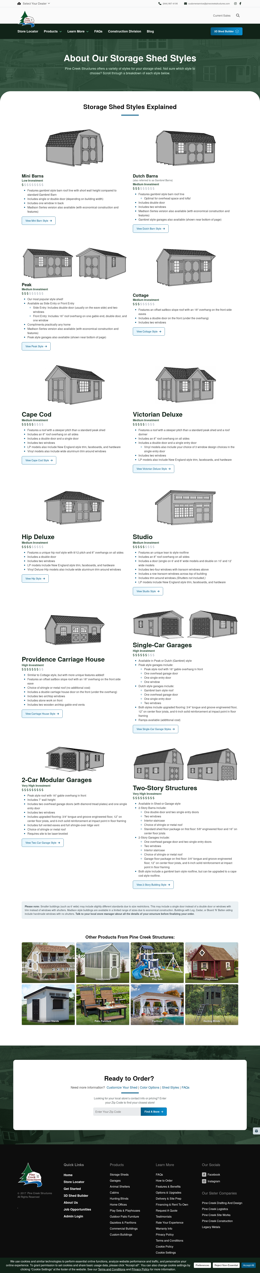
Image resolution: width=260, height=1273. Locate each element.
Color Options (149, 1087)
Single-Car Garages (162, 644)
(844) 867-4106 (170, 3)
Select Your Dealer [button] (35, 3)
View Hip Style (33, 578)
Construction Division (124, 31)
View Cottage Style (147, 331)
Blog (150, 31)
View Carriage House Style (40, 713)
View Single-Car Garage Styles (154, 729)
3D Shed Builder (224, 31)
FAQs (98, 31)
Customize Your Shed (122, 1087)
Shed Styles (170, 1087)
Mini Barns (33, 176)
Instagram (235, 3)
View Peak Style (34, 346)
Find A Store (152, 1111)
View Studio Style (146, 591)
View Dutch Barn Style (149, 228)
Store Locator (28, 31)
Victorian (146, 414)
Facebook (240, 3)
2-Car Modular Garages (57, 779)
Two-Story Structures (165, 787)
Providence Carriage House (63, 658)
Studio (143, 536)
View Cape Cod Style (37, 460)
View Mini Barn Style (36, 220)
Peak (26, 284)
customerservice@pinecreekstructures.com (209, 3)
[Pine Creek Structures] (26, 18)
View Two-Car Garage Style (40, 842)
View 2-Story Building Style (151, 884)
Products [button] (51, 31)
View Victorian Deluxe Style (152, 468)
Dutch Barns (145, 176)
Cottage (141, 295)
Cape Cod (36, 414)
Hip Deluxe (38, 536)
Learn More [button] (76, 31)
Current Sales (221, 15)
